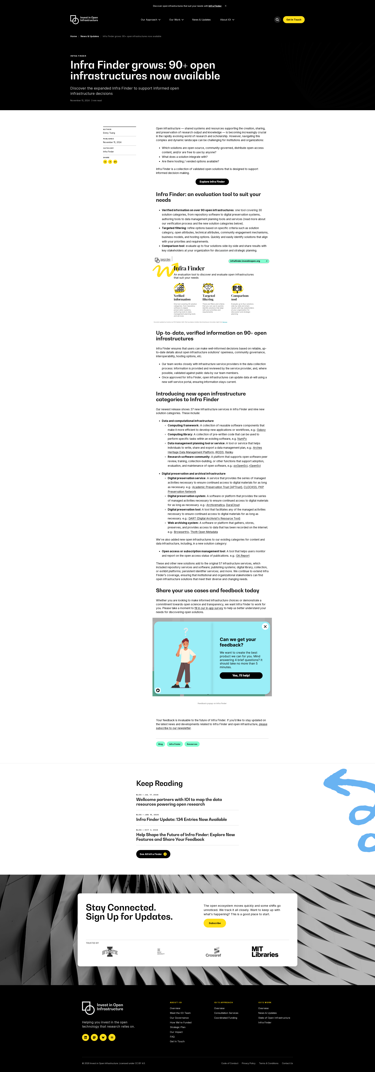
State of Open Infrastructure (274, 1017)
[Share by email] (115, 162)
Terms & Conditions (268, 1063)
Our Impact (176, 1032)
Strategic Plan (177, 1027)
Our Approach (149, 19)
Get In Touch (293, 19)
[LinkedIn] (85, 1037)
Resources (192, 744)
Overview (175, 1008)
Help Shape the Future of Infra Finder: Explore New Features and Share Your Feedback (185, 837)
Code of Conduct (229, 1063)
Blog (160, 744)
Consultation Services (226, 1012)
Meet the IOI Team (180, 1012)
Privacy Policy (248, 1063)
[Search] (277, 19)
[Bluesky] (103, 1037)
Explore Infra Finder (212, 181)
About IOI (225, 19)
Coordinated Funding (225, 1017)
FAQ (172, 1036)
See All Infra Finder (151, 854)
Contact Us (287, 1063)
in (105, 162)
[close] (225, 6)
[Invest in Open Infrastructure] (107, 1008)
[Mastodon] (94, 1037)
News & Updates (201, 19)
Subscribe (215, 923)
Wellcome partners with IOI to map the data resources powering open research (179, 801)
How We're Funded (180, 1022)
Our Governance (179, 1017)
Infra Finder (108, 151)
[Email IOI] (111, 1037)
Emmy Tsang (109, 133)
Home (73, 36)
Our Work (174, 19)
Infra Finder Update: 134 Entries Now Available (181, 819)
